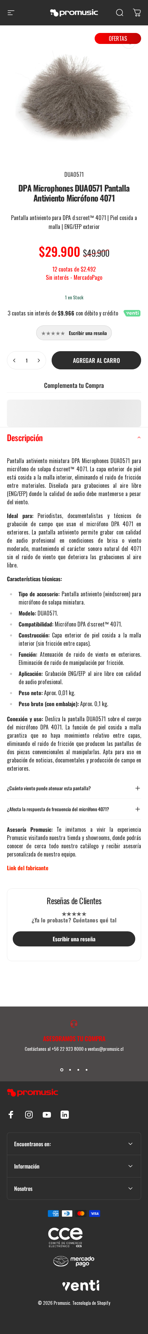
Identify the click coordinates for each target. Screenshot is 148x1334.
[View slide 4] (86, 1070)
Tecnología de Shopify (91, 1302)
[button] (74, 437)
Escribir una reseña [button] (74, 939)
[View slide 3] (78, 1070)
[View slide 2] (70, 1070)
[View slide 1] (61, 1070)
